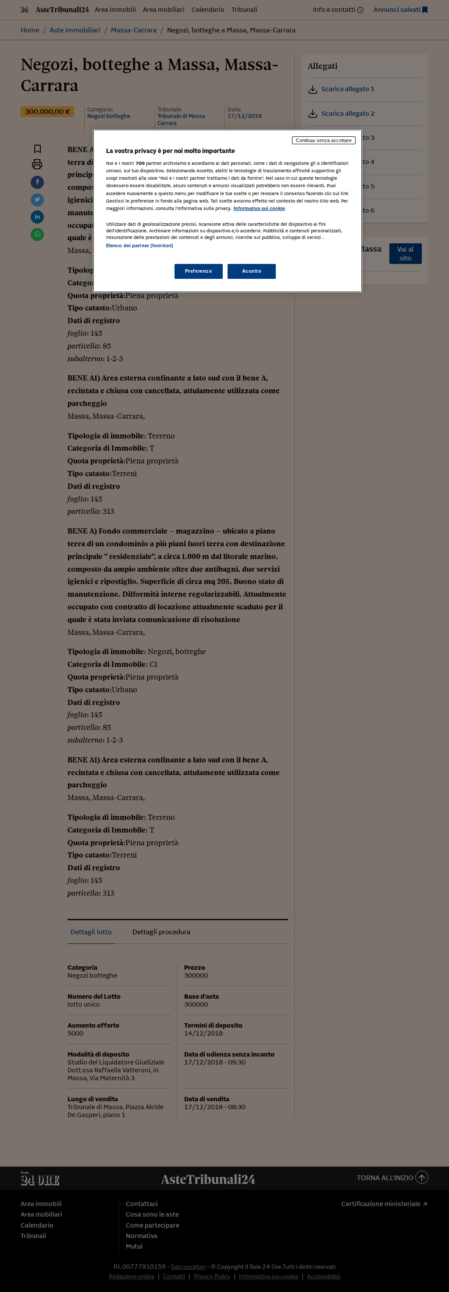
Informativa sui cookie (259, 208)
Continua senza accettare (324, 140)
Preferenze (198, 271)
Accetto (252, 271)
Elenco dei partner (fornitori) (139, 245)
